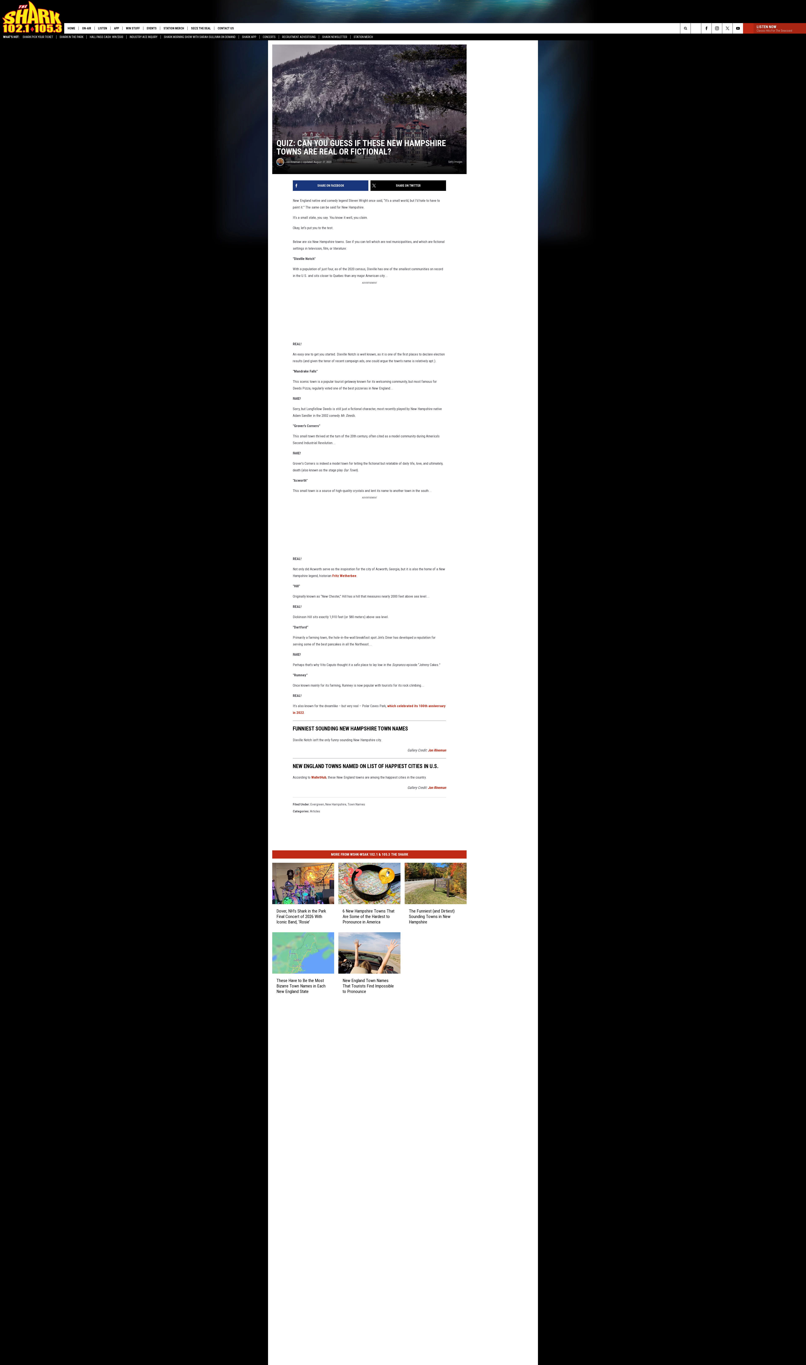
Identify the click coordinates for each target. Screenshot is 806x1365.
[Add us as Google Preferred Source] (696, 28)
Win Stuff (133, 28)
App (116, 28)
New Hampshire (335, 804)
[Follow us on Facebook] (706, 28)
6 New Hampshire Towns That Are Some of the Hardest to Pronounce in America (368, 916)
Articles (315, 811)
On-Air (86, 28)
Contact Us (226, 28)
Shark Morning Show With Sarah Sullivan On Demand (200, 37)
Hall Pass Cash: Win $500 (106, 37)
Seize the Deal (201, 28)
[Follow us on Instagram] (717, 28)
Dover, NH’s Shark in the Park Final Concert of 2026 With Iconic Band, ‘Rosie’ (301, 916)
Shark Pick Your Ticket (38, 37)
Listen (102, 28)
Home (71, 28)
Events (152, 28)
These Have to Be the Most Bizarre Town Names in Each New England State (301, 986)
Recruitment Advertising (299, 37)
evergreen (317, 804)
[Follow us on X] (727, 28)
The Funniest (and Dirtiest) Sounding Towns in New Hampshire (432, 916)
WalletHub (318, 777)
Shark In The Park (71, 37)
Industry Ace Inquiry (143, 37)
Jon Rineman (293, 162)
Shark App (249, 37)
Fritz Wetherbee (344, 576)
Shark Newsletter (334, 37)
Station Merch (363, 37)
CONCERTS (269, 37)
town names (356, 804)
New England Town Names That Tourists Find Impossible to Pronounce (368, 986)
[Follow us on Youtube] (738, 28)
